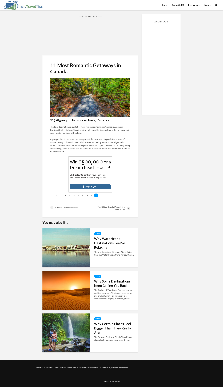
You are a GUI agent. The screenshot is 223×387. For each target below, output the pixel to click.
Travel (97, 234)
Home (164, 5)
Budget (207, 5)
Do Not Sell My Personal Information (113, 367)
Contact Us (48, 367)
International (194, 5)
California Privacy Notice (88, 367)
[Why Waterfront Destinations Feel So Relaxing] (66, 247)
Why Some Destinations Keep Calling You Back (112, 283)
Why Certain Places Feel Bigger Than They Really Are (112, 328)
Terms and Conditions (63, 367)
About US (40, 367)
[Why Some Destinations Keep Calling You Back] (66, 290)
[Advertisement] (90, 36)
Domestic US (178, 5)
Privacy (75, 367)
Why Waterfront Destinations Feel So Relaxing (109, 243)
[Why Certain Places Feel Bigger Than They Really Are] (66, 332)
